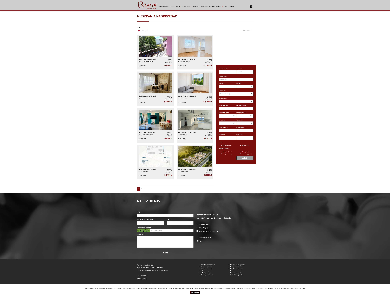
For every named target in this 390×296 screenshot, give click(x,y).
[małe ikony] (143, 31)
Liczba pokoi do (241, 105)
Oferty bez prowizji (227, 154)
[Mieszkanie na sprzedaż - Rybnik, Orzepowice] (155, 162)
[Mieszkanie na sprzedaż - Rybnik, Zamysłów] (195, 125)
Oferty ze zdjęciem (227, 152)
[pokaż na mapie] (146, 31)
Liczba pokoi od (223, 105)
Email (169, 220)
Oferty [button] (178, 6)
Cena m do (239, 120)
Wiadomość (141, 235)
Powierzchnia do (241, 113)
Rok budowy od (223, 127)
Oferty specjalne (246, 152)
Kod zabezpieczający (144, 227)
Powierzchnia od (224, 113)
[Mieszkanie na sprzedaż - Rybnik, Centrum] (195, 89)
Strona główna (163, 6)
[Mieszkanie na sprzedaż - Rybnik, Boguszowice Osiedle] (155, 52)
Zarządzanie (204, 6)
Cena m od (222, 120)
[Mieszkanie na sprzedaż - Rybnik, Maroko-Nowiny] (195, 52)
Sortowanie (246, 30)
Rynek (220, 142)
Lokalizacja (222, 91)
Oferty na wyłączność (247, 154)
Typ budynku (223, 76)
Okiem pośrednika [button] (215, 6)
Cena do (238, 83)
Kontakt (231, 6)
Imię (138, 212)
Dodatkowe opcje (224, 148)
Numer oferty (223, 98)
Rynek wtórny (245, 145)
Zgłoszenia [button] (186, 6)
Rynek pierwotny (227, 145)
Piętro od (222, 135)
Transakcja (239, 69)
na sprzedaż (237, 265)
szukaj (244, 158)
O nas (172, 6)
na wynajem (208, 265)
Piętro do (239, 135)
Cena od (221, 83)
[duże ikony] (139, 31)
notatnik (195, 6)
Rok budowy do (241, 127)
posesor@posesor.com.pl (144, 284)
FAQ (225, 6)
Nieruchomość (223, 69)
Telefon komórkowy (145, 220)
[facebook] (251, 5)
